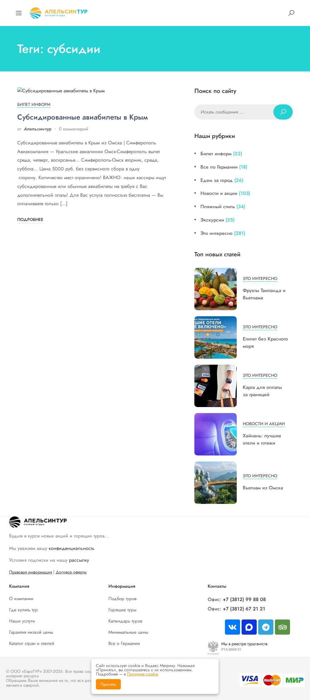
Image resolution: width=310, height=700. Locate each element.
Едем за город (216, 180)
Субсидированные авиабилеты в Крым (82, 117)
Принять (108, 684)
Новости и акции (218, 193)
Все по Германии (219, 166)
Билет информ (33, 104)
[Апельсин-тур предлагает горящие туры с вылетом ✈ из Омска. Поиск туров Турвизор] (58, 12)
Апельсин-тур (37, 129)
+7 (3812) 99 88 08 (244, 599)
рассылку (79, 560)
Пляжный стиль (217, 206)
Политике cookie (142, 674)
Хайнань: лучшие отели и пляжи (262, 439)
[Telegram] (265, 627)
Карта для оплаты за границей (262, 391)
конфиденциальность (71, 548)
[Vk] (232, 627)
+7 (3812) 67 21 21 (244, 608)
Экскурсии (212, 219)
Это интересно (216, 233)
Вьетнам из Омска (263, 487)
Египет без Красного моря (265, 342)
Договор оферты (71, 572)
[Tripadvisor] (282, 627)
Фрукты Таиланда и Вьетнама (264, 294)
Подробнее (30, 219)
